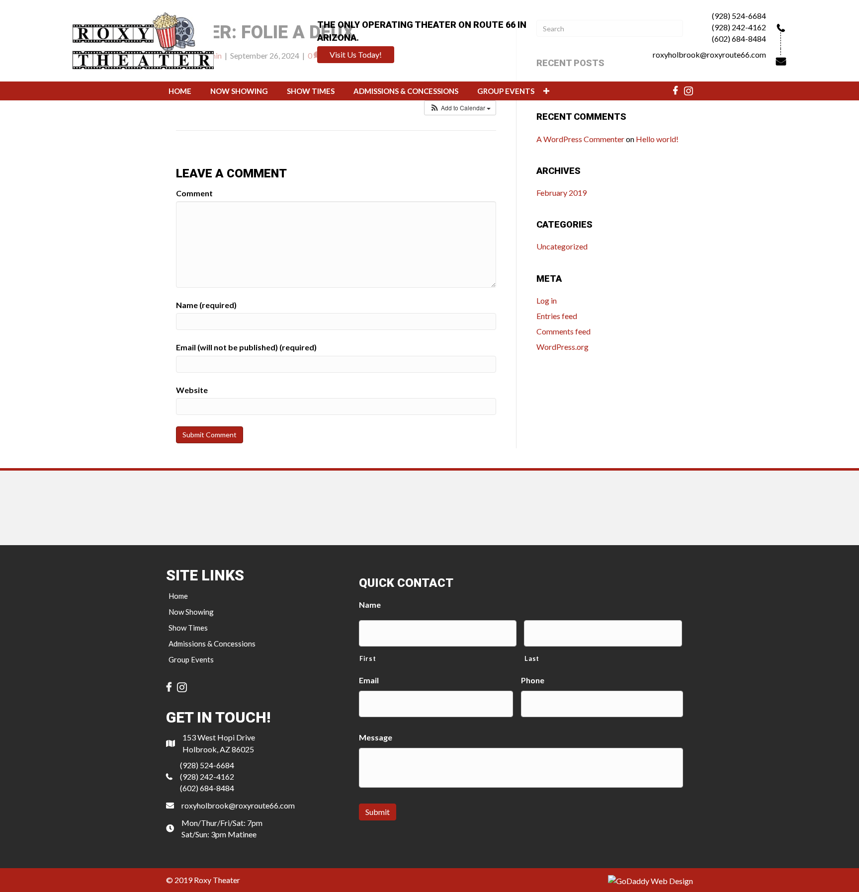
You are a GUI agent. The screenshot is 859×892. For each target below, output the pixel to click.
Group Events (191, 659)
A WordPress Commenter (580, 139)
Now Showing (191, 611)
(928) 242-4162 (739, 27)
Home (178, 595)
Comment (194, 193)
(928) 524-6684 (739, 15)
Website (192, 390)
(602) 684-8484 (739, 38)
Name (370, 604)
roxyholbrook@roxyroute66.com (709, 54)
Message (375, 737)
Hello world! (657, 139)
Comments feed (563, 331)
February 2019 (561, 192)
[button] (355, 54)
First (367, 658)
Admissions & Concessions (212, 643)
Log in (546, 300)
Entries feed (556, 316)
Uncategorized (562, 246)
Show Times (188, 627)
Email (369, 680)
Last (531, 658)
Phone (532, 680)
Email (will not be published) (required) (246, 347)
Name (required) (206, 305)
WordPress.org (562, 346)
